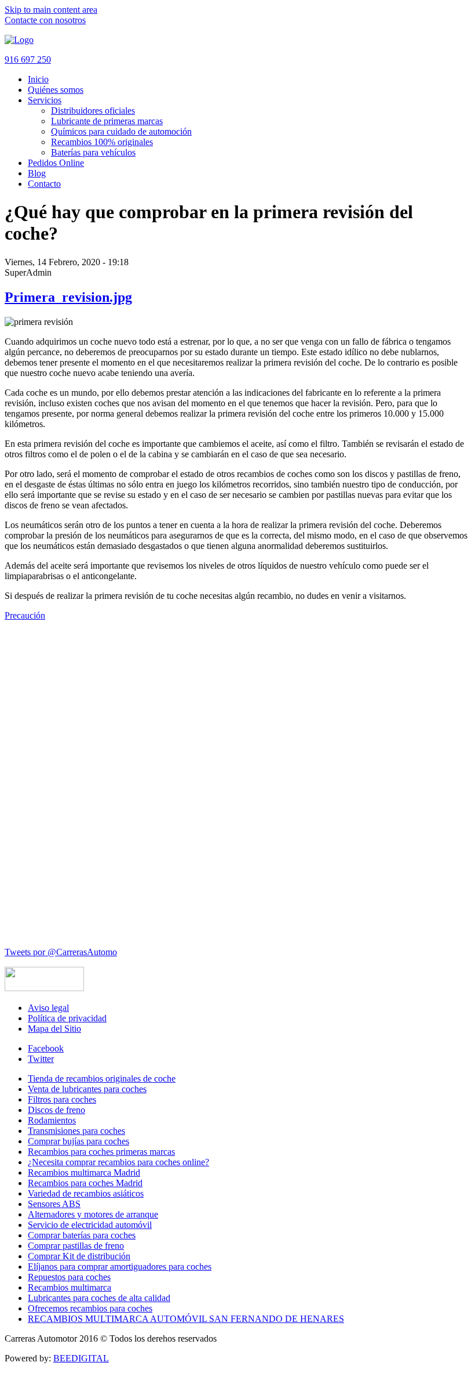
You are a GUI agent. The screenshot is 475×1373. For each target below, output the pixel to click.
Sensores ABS (54, 1204)
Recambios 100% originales (102, 142)
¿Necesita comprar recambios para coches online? (118, 1162)
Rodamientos (52, 1120)
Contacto (44, 184)
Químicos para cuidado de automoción (121, 131)
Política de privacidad (67, 1018)
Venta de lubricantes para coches (87, 1089)
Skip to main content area (51, 10)
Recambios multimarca (69, 1287)
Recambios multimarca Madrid (84, 1172)
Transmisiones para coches (76, 1131)
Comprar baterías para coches (82, 1235)
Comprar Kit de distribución (79, 1256)
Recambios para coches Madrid (85, 1183)
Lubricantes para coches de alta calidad (99, 1298)
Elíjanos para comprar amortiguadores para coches (119, 1266)
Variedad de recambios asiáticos (86, 1193)
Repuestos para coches (69, 1277)
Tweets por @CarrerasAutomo (61, 952)
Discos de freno (56, 1110)
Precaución (25, 615)
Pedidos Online (56, 163)
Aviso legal (48, 1008)
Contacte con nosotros (45, 20)
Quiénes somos (55, 90)
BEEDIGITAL (81, 1358)
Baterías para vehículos (93, 152)
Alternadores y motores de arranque (93, 1214)
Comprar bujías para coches (78, 1141)
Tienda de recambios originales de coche (102, 1078)
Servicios (44, 100)
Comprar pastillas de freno (76, 1246)
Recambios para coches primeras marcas (101, 1152)
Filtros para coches (62, 1099)
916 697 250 (28, 59)
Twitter (41, 1059)
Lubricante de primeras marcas (107, 121)
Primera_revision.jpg (68, 297)
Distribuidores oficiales (93, 110)
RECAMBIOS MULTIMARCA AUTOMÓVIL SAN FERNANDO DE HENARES (186, 1319)
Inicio (38, 79)
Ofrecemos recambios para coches (90, 1308)
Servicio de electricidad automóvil (90, 1225)
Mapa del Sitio (54, 1029)
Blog (37, 173)
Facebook (46, 1048)
